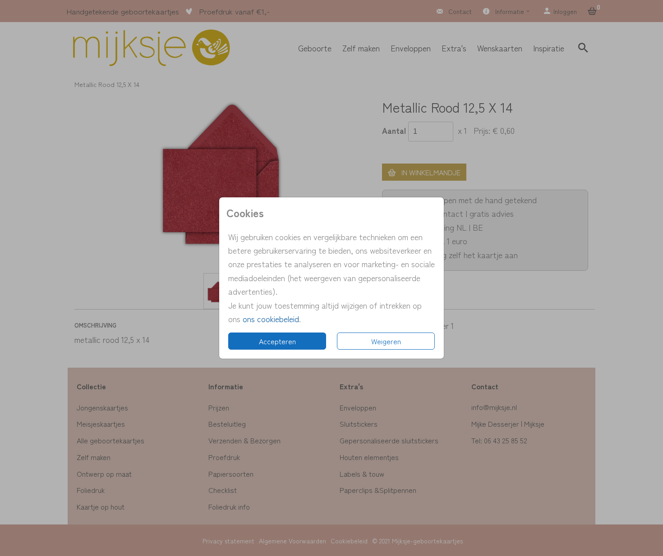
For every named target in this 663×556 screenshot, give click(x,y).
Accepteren (277, 341)
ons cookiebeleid (271, 318)
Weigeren (386, 341)
